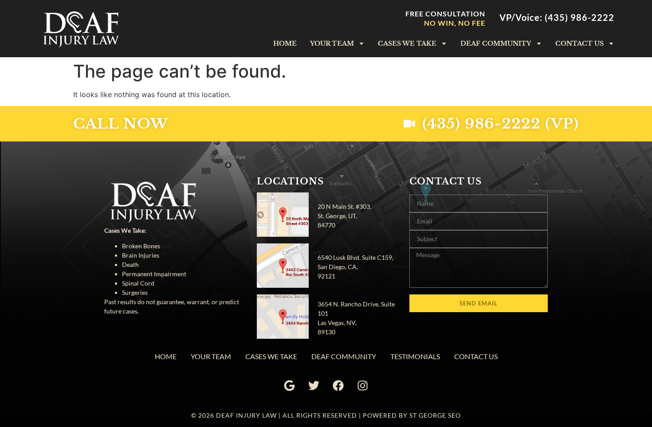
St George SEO (435, 415)
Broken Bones (141, 246)
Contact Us (579, 43)
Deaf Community (495, 43)
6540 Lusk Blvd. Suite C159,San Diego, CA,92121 (355, 267)
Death (130, 264)
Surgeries (135, 292)
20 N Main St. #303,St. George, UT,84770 (344, 216)
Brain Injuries (140, 255)
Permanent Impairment (154, 274)
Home (285, 43)
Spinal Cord (138, 283)
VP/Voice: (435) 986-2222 (556, 17)
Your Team (332, 43)
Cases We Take (407, 43)
